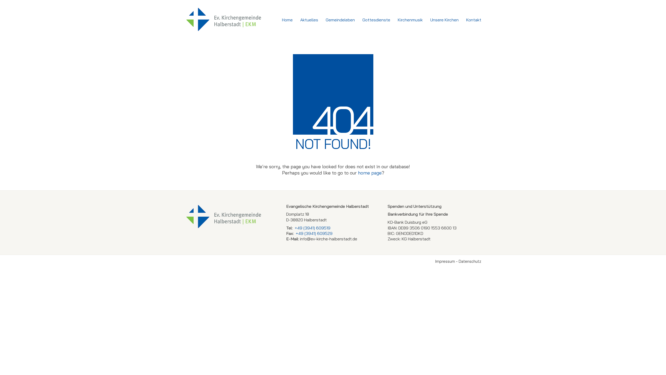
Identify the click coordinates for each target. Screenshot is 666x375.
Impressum (445, 261)
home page (370, 173)
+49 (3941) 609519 (312, 227)
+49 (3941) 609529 (314, 233)
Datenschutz (470, 261)
